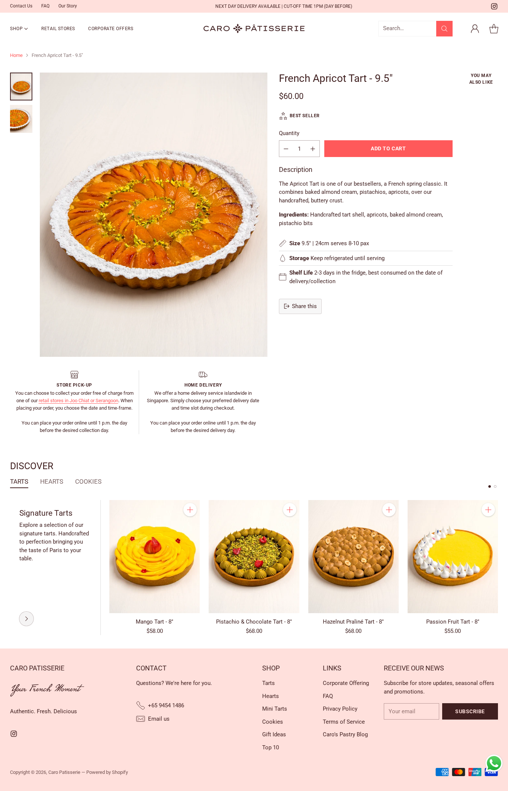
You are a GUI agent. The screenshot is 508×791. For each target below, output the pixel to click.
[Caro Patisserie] (254, 28)
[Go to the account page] (475, 29)
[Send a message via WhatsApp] (494, 763)
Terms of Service (344, 721)
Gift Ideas (274, 734)
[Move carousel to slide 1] (489, 486)
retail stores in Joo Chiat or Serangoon (78, 400)
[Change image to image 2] (21, 119)
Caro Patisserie (64, 772)
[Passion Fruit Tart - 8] (453, 556)
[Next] (496, 568)
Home (16, 55)
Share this (304, 306)
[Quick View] (190, 526)
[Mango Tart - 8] (154, 556)
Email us (159, 718)
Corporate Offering (346, 683)
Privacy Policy (340, 708)
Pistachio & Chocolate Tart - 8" (254, 621)
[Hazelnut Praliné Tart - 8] (353, 556)
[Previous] (12, 568)
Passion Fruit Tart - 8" (452, 621)
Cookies (272, 721)
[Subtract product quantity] (286, 149)
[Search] (444, 28)
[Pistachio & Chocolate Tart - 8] (254, 556)
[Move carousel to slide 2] (495, 486)
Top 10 (270, 747)
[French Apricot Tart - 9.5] (153, 215)
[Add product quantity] (312, 149)
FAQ (328, 696)
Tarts (268, 683)
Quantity (289, 133)
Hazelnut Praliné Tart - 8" (353, 621)
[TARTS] (26, 618)
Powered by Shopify (107, 772)
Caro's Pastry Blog (345, 734)
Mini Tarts (274, 708)
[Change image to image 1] (21, 86)
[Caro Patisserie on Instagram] (494, 8)
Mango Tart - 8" (154, 621)
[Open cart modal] (494, 29)
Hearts (270, 696)
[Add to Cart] (190, 509)
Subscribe (470, 711)
